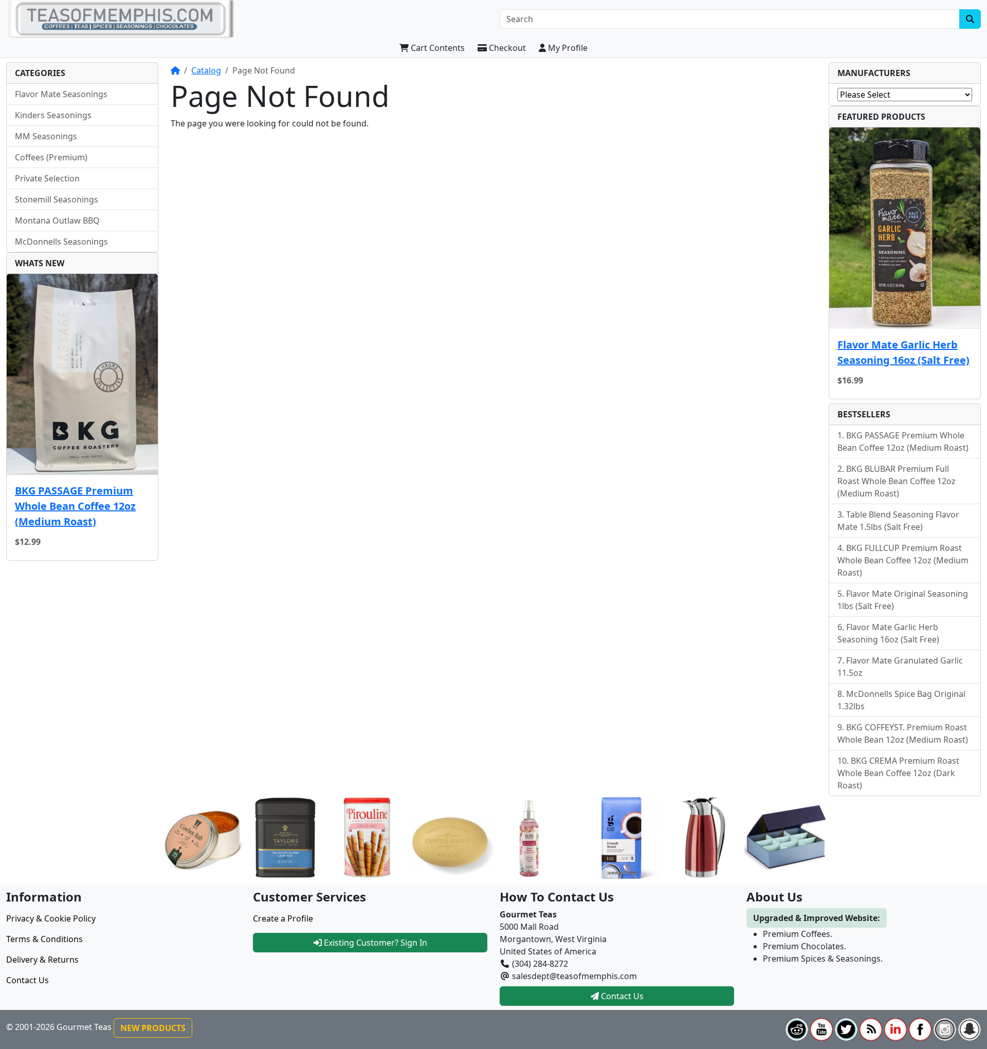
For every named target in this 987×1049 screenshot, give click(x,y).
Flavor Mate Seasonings (61, 94)
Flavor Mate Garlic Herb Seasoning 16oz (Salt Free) (903, 352)
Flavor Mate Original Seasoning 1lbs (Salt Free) (902, 600)
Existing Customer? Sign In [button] (374, 942)
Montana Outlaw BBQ (57, 220)
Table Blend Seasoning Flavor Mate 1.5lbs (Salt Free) (898, 520)
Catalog (206, 70)
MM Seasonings (46, 136)
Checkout (506, 47)
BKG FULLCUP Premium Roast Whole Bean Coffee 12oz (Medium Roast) (902, 560)
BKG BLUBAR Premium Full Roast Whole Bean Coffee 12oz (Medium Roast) (896, 481)
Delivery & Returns (42, 959)
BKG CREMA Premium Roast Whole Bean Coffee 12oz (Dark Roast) (898, 773)
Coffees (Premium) (51, 157)
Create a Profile (283, 918)
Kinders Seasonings (53, 115)
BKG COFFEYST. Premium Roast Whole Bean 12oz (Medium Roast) (902, 733)
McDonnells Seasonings (61, 241)
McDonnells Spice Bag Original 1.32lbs (901, 700)
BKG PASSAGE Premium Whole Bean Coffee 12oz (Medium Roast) (75, 506)
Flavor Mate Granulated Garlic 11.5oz (900, 666)
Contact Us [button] (621, 996)
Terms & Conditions (44, 939)
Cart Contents (437, 47)
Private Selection (47, 178)
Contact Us (27, 980)
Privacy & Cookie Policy (51, 918)
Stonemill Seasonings (56, 199)
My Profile (567, 47)
